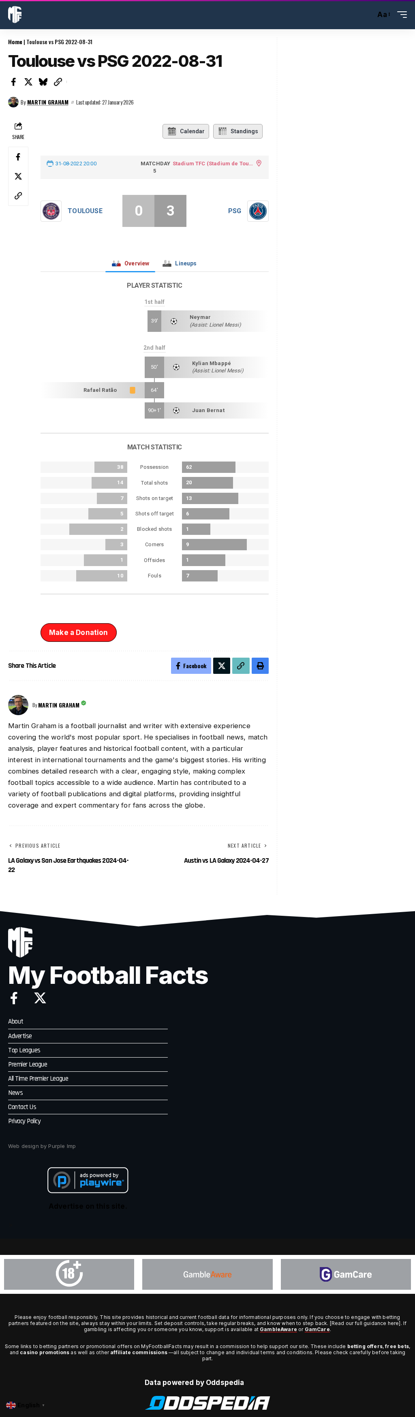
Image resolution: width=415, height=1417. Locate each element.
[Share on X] (28, 81)
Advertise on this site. (88, 1206)
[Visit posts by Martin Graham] (13, 102)
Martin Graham (47, 102)
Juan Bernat (208, 410)
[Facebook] (14, 998)
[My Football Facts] (14, 14)
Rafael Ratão (100, 390)
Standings (244, 131)
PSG (234, 211)
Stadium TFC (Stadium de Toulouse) (213, 163)
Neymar (200, 317)
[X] (40, 998)
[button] (367, 15)
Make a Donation (78, 632)
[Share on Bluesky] (43, 81)
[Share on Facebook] (13, 81)
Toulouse (85, 211)
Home (15, 41)
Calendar (192, 131)
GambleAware (278, 1329)
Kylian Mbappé (211, 363)
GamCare (317, 1329)
